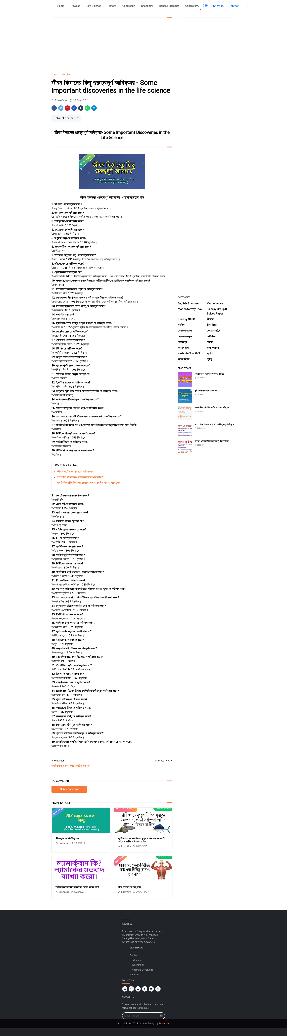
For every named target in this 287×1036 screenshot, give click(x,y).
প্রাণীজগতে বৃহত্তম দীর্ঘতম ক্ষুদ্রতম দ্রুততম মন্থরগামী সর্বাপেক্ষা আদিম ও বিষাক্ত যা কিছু (141, 840)
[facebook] (245, 6)
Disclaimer (135, 960)
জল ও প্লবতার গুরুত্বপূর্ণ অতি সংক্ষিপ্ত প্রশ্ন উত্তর (214, 424)
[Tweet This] (60, 108)
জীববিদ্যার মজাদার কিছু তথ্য (67, 838)
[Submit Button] (161, 1016)
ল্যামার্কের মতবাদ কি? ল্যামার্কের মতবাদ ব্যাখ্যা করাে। (78, 887)
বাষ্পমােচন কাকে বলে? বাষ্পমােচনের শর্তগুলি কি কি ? (80, 477)
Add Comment (71, 789)
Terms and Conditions (141, 969)
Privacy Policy (137, 965)
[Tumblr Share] (80, 108)
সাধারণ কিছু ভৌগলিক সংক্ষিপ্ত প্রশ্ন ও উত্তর (212, 407)
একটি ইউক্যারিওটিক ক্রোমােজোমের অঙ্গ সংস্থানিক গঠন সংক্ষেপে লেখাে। (90, 482)
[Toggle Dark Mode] (249, 6)
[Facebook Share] (54, 108)
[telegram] (124, 989)
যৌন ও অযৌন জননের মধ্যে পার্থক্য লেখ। (76, 471)
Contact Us (136, 955)
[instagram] (158, 989)
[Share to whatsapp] (87, 108)
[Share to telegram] (94, 108)
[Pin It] (67, 108)
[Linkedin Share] (74, 108)
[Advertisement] (111, 45)
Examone (164, 1023)
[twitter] (151, 989)
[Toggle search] (252, 6)
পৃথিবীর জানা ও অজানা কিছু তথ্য (206, 390)
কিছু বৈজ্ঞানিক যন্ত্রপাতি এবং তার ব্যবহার (209, 373)
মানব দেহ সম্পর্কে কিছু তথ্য (129, 887)
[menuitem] (60, 6)
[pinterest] (131, 989)
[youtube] (138, 989)
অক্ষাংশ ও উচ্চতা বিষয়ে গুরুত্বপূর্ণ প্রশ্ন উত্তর (212, 441)
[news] (242, 6)
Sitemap (134, 974)
